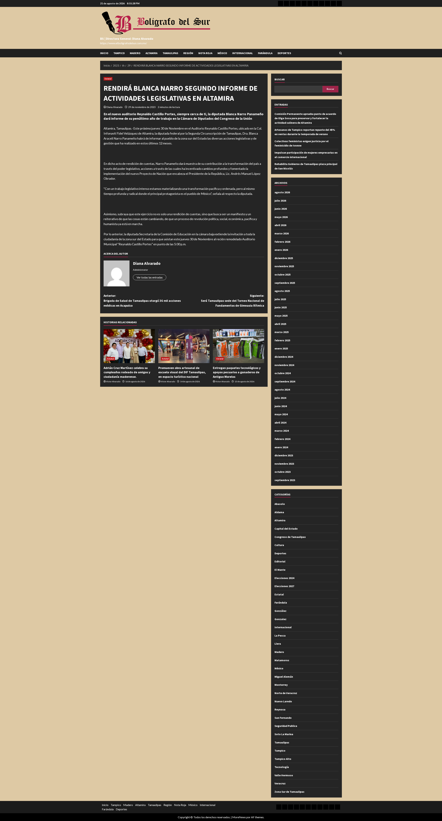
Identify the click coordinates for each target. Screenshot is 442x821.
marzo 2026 (282, 233)
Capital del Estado (286, 528)
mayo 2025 (281, 315)
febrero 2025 (282, 340)
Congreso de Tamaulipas (290, 537)
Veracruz (280, 783)
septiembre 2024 (285, 381)
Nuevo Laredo (283, 701)
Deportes (284, 53)
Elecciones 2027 (284, 586)
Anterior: (142, 301)
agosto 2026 (282, 192)
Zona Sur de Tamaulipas (289, 791)
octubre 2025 (283, 274)
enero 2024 (281, 447)
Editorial (280, 561)
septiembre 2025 (285, 282)
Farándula (265, 53)
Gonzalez (280, 619)
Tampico (119, 53)
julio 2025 (280, 299)
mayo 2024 (281, 414)
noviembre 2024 (284, 365)
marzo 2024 (282, 430)
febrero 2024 (282, 439)
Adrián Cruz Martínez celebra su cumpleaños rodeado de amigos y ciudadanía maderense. (127, 372)
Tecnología (282, 767)
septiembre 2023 (285, 480)
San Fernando (283, 717)
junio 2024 (281, 406)
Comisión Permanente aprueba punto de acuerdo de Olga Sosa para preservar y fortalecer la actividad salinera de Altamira (305, 118)
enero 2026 (281, 249)
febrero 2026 (282, 241)
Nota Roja (205, 53)
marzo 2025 (282, 332)
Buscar (280, 79)
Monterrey (281, 684)
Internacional (242, 53)
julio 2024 (280, 398)
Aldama (279, 512)
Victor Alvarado (113, 381)
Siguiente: (232, 301)
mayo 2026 (281, 217)
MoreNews (239, 817)
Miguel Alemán (284, 676)
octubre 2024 (283, 373)
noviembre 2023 (284, 463)
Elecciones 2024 (284, 578)
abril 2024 (280, 422)
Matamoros (282, 660)
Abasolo (280, 504)
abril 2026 (280, 225)
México (222, 53)
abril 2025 (280, 324)
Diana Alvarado (115, 107)
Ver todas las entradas (150, 277)
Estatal (108, 78)
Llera (278, 643)
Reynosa (280, 709)
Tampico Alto (283, 759)
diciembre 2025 (284, 258)
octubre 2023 (283, 471)
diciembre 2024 (284, 356)
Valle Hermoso (284, 775)
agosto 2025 (282, 291)
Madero (135, 53)
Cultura (279, 545)
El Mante (280, 569)
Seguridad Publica (286, 726)
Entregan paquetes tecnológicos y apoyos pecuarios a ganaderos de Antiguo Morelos (237, 372)
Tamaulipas (170, 53)
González (280, 611)
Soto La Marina (284, 734)
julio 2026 (280, 200)
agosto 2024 (282, 389)
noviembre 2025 (284, 266)
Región (188, 53)
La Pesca (280, 635)
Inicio (104, 53)
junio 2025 (281, 307)
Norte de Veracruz (286, 693)
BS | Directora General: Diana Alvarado (126, 39)
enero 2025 (281, 348)
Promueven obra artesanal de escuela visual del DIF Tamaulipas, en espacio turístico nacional (182, 372)
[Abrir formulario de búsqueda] (340, 53)
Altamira (151, 53)
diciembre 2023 (284, 455)
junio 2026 (281, 208)
